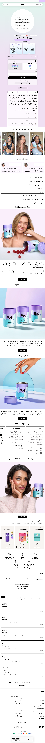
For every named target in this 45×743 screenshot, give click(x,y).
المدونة (21, 698)
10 (28, 682)
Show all (3, 596)
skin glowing (21, 599)
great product (4, 599)
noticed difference (13, 599)
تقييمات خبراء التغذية (18, 701)
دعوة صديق (41, 713)
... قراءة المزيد (27, 171)
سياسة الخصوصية (31, 731)
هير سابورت (42, 705)
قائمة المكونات (13, 92)
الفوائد (35, 92)
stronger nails (9, 596)
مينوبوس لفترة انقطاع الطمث (16, 523)
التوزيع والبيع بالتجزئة (18, 716)
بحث (43, 696)
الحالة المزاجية (24, 523)
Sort (2, 591)
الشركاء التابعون (19, 715)
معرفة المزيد (31, 739)
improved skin (24, 596)
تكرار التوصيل (34, 71)
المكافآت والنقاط (41, 715)
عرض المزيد (41, 275)
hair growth (29, 599)
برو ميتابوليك (41, 701)
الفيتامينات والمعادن (40, 708)
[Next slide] (36, 21)
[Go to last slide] (9, 21)
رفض (16, 740)
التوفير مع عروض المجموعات (38, 711)
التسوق (42, 695)
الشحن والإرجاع (25, 731)
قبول (16, 738)
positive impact (36, 599)
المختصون (20, 711)
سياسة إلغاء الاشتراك (14, 731)
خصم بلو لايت (41, 718)
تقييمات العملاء (19, 703)
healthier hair (17, 596)
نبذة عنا (21, 695)
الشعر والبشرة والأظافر (30, 523)
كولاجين (35, 523)
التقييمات (24, 92)
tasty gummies (32, 596)
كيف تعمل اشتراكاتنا (22, 87)
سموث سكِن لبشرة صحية (39, 706)
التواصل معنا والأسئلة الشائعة (16, 696)
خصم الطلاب (41, 716)
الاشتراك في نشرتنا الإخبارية (22, 722)
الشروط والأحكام (20, 731)
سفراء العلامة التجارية (18, 713)
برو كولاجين (42, 703)
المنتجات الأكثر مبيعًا (41, 523)
